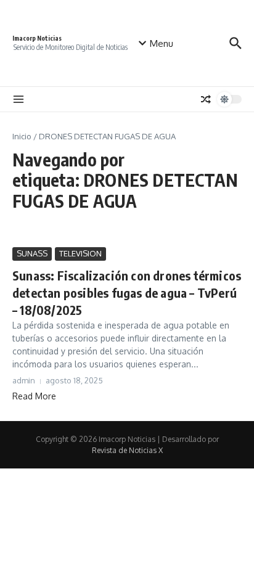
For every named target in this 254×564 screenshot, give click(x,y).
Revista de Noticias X (127, 450)
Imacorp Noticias (37, 38)
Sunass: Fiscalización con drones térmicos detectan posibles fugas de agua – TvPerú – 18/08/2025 (126, 292)
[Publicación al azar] (206, 99)
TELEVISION (80, 253)
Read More (34, 396)
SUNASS (32, 253)
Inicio (21, 136)
